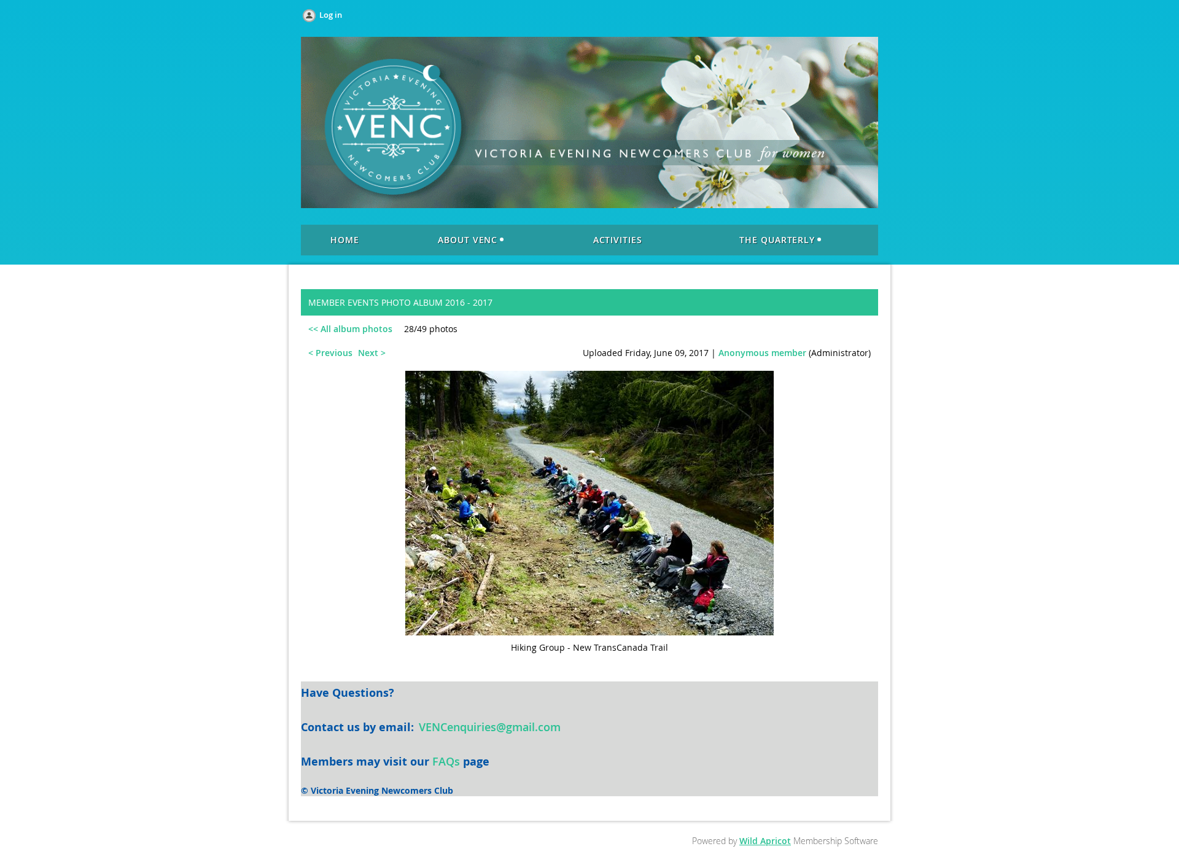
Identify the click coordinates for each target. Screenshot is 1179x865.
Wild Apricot (765, 841)
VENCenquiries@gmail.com (490, 727)
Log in (330, 14)
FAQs (446, 761)
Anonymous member (762, 353)
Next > (372, 353)
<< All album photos (350, 329)
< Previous (330, 353)
